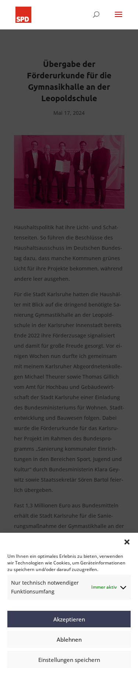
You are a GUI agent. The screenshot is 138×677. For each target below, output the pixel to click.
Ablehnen (69, 639)
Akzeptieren (69, 619)
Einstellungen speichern (69, 659)
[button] (127, 542)
